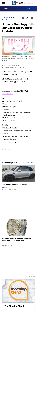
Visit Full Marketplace (28, 162)
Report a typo (7, 149)
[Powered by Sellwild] (32, 277)
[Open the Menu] (3, 2)
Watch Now (31, 3)
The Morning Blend (8, 18)
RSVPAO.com (7, 93)
